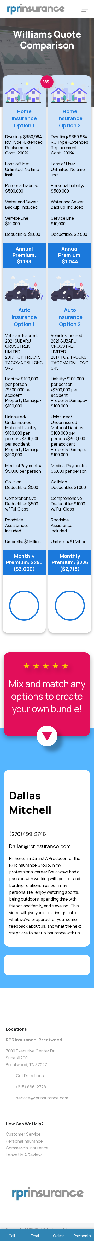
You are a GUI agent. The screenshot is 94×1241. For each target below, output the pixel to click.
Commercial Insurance (27, 1148)
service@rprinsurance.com (42, 1098)
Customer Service (23, 1134)
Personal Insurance (24, 1141)
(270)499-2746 (27, 833)
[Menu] (84, 9)
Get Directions (30, 1075)
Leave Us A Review (24, 1155)
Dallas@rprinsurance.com (40, 846)
